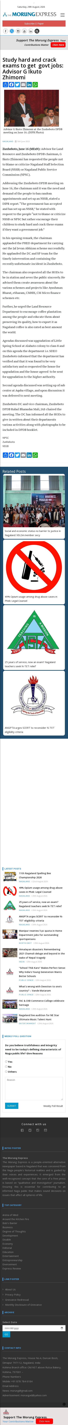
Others (12, 1071)
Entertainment (27, 1023)
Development (10, 1235)
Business (7, 1227)
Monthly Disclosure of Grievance (23, 1304)
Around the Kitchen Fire (15, 1219)
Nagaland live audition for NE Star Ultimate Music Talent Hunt (39, 1017)
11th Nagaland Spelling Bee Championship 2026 (35, 875)
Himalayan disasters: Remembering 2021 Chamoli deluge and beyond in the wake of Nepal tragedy (42, 953)
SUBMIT (11, 1105)
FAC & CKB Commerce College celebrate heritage (41, 1002)
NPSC (5, 437)
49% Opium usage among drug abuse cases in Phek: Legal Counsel (40, 889)
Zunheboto (8, 441)
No (9, 1066)
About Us (10, 1289)
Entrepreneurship (12, 1260)
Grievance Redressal (17, 1299)
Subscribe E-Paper (34, 23)
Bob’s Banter (9, 1223)
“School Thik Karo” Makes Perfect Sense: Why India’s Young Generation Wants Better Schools (42, 972)
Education (8, 1252)
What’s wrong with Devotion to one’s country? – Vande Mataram (40, 988)
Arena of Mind (10, 1215)
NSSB (5, 446)
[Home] (31, 13)
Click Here (58, 44)
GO (6, 1334)
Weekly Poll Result (53, 1106)
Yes (9, 1061)
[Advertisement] (23, 763)
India (22, 962)
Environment (9, 1264)
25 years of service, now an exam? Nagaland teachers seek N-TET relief (40, 904)
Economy (7, 1243)
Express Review (11, 1268)
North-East (25, 943)
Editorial (7, 1247)
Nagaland (8, 141)
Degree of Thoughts (14, 1231)
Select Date (9, 1322)
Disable (6, 1239)
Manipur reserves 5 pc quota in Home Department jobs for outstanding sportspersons (40, 935)
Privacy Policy (13, 1294)
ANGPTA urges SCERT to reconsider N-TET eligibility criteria (41, 918)
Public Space (26, 980)
